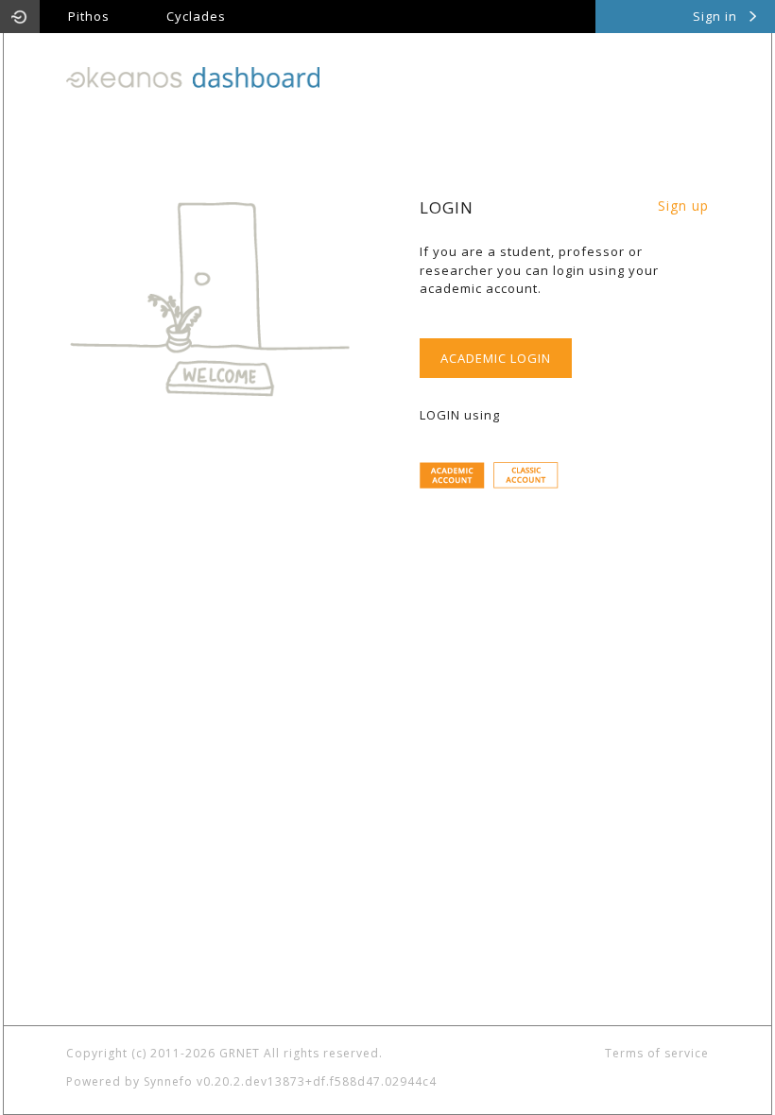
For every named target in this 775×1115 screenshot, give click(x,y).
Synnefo (168, 1081)
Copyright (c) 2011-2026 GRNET (163, 1053)
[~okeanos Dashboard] (192, 75)
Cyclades (196, 16)
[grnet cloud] (20, 17)
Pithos (89, 16)
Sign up (683, 205)
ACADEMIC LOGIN (495, 358)
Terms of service (657, 1053)
